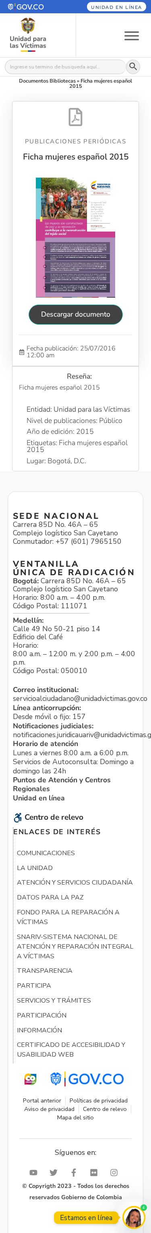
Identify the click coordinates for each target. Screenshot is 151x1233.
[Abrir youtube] (35, 1173)
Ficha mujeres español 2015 (75, 156)
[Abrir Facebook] (76, 1173)
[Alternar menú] (131, 35)
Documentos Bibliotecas (47, 81)
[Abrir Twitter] (56, 1173)
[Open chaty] (133, 1217)
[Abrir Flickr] (96, 1173)
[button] (33, 6)
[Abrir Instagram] (116, 1173)
